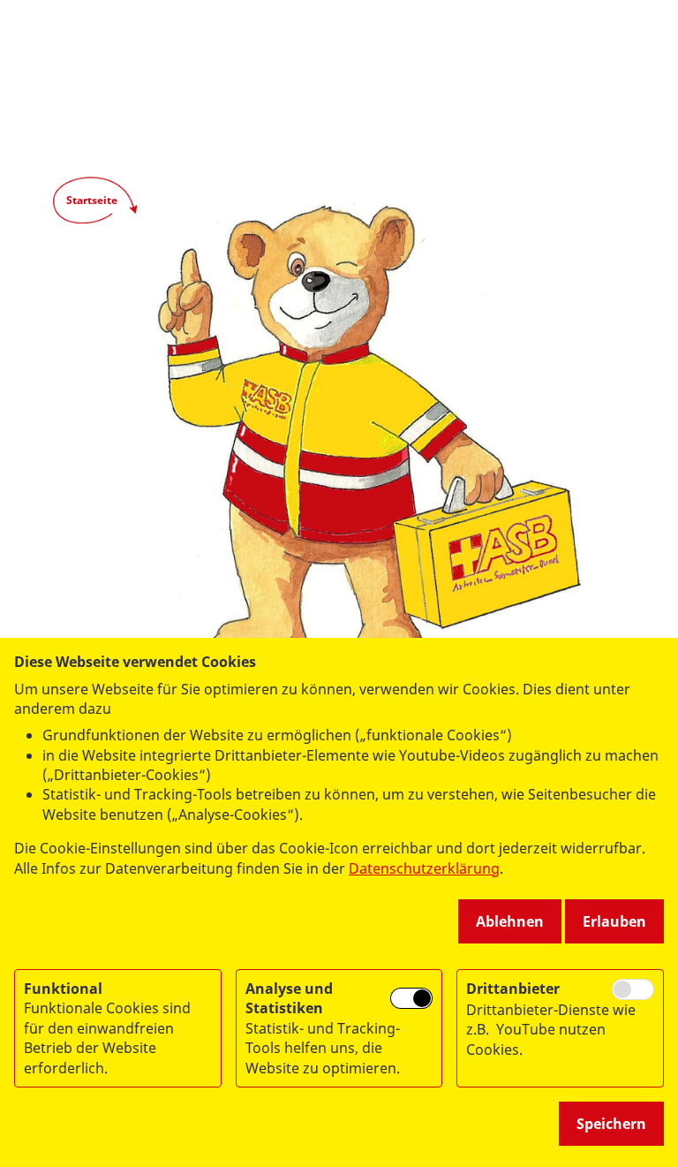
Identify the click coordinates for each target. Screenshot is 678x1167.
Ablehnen (510, 921)
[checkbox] (411, 999)
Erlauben (614, 921)
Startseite (91, 200)
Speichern (611, 1123)
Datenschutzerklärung (424, 868)
